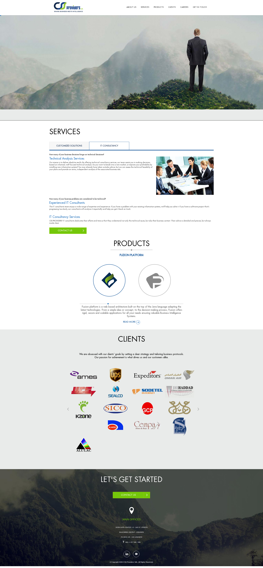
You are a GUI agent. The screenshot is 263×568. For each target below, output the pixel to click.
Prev (68, 409)
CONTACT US (65, 230)
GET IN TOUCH (200, 7)
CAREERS (184, 7)
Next (198, 409)
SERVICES (145, 7)
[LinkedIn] (127, 554)
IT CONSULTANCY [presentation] (109, 145)
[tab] (69, 146)
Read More (129, 322)
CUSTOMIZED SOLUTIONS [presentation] (69, 145)
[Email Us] (136, 554)
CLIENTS (172, 7)
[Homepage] (68, 7)
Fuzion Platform (131, 255)
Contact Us (128, 495)
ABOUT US (131, 7)
